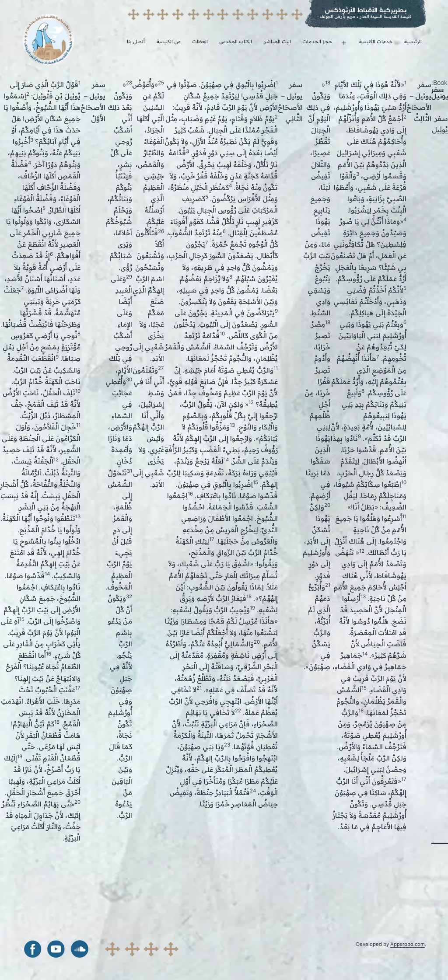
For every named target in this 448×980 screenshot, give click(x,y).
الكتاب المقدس (235, 41)
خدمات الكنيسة (375, 41)
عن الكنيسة (169, 41)
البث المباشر (277, 41)
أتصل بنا (136, 41)
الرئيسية (413, 41)
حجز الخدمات (317, 41)
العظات (200, 41)
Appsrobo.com (407, 944)
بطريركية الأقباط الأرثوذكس (365, 10)
